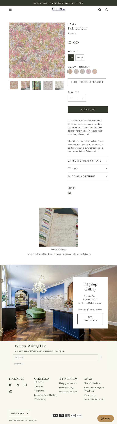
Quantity (73, 92)
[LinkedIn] (25, 385)
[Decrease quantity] (71, 98)
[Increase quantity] (82, 98)
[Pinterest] (18, 385)
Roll (71, 57)
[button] (11, 50)
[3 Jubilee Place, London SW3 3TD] (58, 303)
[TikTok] (10, 391)
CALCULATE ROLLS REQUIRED (87, 81)
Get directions (90, 319)
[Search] (99, 9)
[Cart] (106, 9)
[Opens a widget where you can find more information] (105, 418)
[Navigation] (10, 9)
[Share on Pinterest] (69, 193)
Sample (80, 57)
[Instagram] (10, 385)
